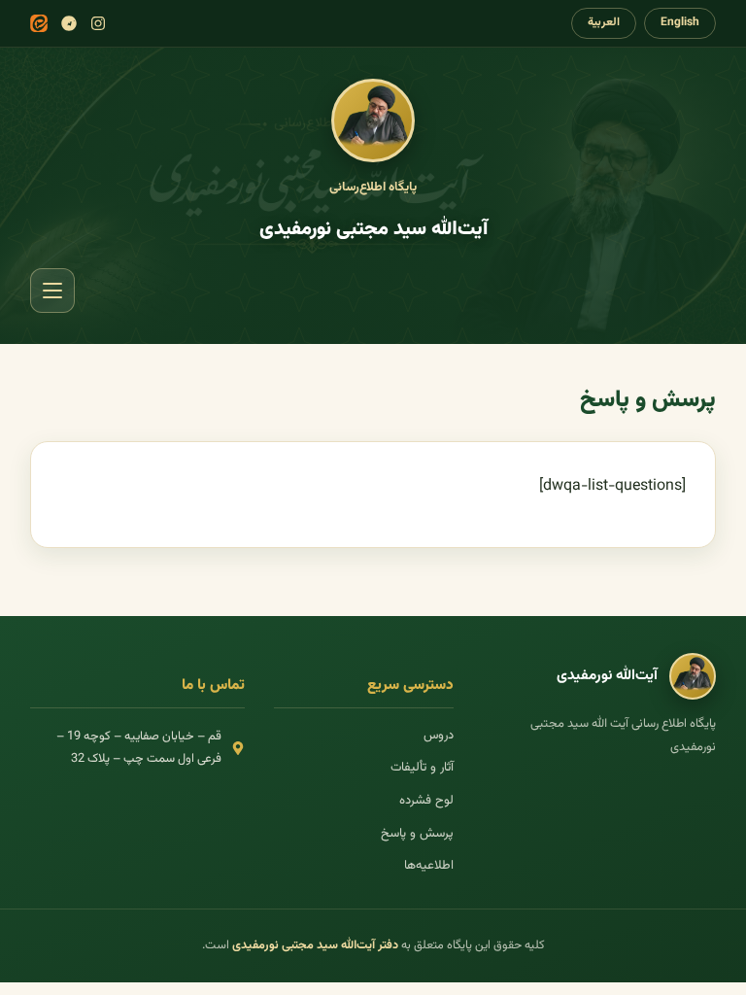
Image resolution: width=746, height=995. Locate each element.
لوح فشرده (426, 800)
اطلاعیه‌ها (429, 865)
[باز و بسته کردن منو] (52, 290)
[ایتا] (39, 23)
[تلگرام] (69, 23)
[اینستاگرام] (98, 23)
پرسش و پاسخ (417, 833)
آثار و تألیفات (422, 767)
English (680, 22)
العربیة (604, 22)
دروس (439, 735)
